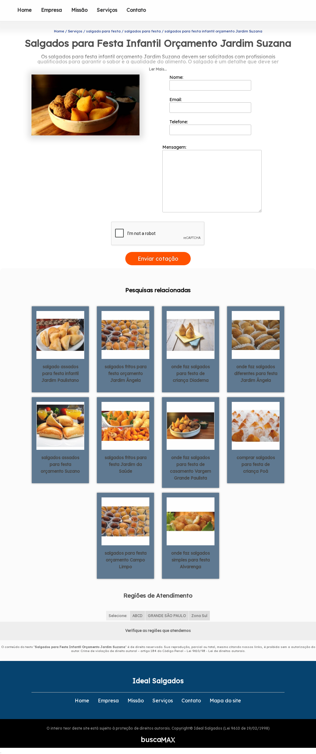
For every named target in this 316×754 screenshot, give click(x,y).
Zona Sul (199, 615)
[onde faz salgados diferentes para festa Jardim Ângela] (256, 334)
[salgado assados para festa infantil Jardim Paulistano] (60, 334)
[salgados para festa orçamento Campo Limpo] (125, 521)
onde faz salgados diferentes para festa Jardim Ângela (255, 373)
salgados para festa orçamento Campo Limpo (126, 559)
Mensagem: (175, 147)
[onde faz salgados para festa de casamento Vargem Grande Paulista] (190, 425)
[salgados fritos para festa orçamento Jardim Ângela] (125, 334)
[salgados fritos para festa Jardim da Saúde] (125, 425)
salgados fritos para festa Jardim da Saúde (126, 464)
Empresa (51, 10)
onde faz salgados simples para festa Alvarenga (190, 559)
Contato (136, 10)
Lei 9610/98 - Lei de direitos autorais (216, 651)
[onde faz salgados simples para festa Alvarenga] (190, 521)
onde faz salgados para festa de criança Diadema (190, 373)
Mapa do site (225, 700)
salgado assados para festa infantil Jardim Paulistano (60, 373)
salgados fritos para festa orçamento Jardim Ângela (126, 373)
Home (24, 10)
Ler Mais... (158, 69)
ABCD (137, 615)
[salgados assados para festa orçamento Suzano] (60, 425)
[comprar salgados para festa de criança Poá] (256, 425)
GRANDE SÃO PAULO (167, 615)
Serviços (107, 10)
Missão (79, 10)
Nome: (177, 77)
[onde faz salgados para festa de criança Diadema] (190, 334)
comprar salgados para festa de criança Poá (256, 464)
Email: (176, 99)
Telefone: (179, 122)
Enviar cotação (158, 258)
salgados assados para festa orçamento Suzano (60, 464)
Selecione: (118, 615)
